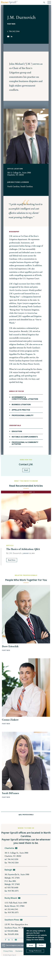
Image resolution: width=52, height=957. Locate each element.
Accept (31, 945)
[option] (26, 533)
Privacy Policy (8, 951)
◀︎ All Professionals (26, 814)
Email (26, 470)
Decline (41, 945)
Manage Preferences (35, 951)
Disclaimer (19, 951)
